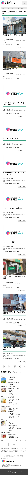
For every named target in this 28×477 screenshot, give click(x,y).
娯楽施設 (11, 384)
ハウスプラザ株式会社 (6, 464)
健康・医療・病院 (13, 408)
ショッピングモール (14, 399)
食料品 (10, 402)
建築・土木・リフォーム (15, 428)
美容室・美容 (12, 410)
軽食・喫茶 (11, 391)
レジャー (11, 381)
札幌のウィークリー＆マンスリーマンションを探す (14, 441)
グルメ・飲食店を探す (17, 455)
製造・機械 (11, 427)
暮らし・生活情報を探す (17, 456)
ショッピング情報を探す (6, 456)
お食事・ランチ (13, 390)
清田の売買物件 (13, 436)
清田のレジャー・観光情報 (8, 377)
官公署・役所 (12, 418)
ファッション (12, 401)
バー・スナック (13, 394)
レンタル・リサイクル (14, 414)
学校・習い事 (12, 413)
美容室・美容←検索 (14, 44)
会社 (10, 422)
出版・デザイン (13, 424)
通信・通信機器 (13, 425)
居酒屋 (10, 393)
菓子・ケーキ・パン (14, 388)
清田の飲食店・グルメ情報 (8, 386)
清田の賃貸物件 (13, 434)
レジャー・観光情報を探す (6, 455)
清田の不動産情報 (5, 432)
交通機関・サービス (14, 382)
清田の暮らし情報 (5, 406)
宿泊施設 (11, 379)
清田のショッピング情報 (7, 397)
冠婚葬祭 (11, 411)
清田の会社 (4, 420)
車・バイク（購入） (14, 404)
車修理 (10, 430)
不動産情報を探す (4, 458)
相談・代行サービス (14, 416)
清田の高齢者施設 (13, 437)
